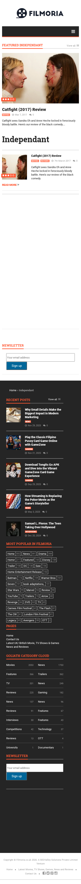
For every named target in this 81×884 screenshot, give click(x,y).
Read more (9, 185)
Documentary (46, 747)
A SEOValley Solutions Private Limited (57, 860)
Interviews (31, 532)
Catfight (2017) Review (24, 109)
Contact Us (12, 639)
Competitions (14, 729)
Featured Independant (22, 45)
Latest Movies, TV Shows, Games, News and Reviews (45, 869)
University (12, 747)
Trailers (42, 674)
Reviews (45, 161)
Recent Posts (18, 400)
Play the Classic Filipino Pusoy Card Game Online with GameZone (41, 440)
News (28, 422)
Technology (45, 729)
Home (12, 390)
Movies (6, 115)
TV (8, 683)
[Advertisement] (37, 261)
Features (11, 674)
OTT (40, 738)
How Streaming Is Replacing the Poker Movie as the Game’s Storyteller (43, 499)
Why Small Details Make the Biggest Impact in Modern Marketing (43, 413)
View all (71, 45)
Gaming (29, 449)
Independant (25, 139)
